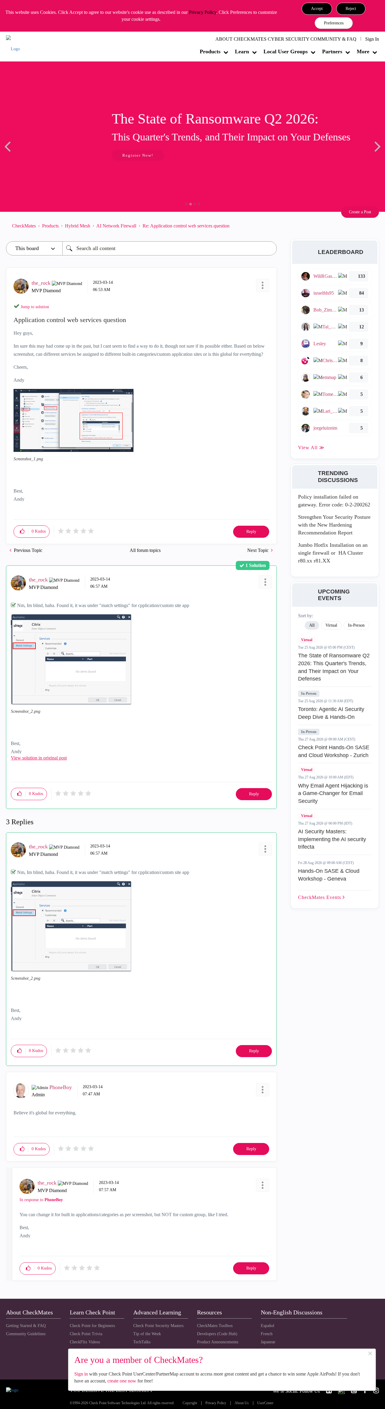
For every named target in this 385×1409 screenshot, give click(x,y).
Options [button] (269, 225)
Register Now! (48, 155)
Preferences (333, 23)
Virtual (306, 640)
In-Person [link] (356, 625)
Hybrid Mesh (77, 225)
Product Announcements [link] (217, 1342)
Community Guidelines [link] (25, 1334)
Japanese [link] (268, 1342)
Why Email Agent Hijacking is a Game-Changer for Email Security (333, 793)
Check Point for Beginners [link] (92, 1325)
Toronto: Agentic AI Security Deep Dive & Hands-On (331, 713)
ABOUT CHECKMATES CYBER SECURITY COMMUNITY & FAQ (285, 39)
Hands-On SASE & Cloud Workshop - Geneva (328, 875)
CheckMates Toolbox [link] (215, 1325)
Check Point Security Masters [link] (158, 1325)
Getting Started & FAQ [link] (26, 1325)
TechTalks (141, 1342)
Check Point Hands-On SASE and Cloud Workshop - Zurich (333, 751)
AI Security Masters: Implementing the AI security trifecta (332, 839)
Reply (251, 531)
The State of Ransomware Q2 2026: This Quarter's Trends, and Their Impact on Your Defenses (334, 667)
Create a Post (360, 212)
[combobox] (169, 248)
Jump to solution (35, 307)
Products (210, 52)
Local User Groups (285, 52)
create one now (121, 1380)
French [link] (267, 1334)
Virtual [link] (331, 625)
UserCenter (265, 1403)
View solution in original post (39, 757)
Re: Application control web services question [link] (186, 225)
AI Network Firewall (116, 225)
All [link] (312, 625)
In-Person (308, 693)
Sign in (81, 1373)
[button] (317, 9)
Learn (242, 52)
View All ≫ (311, 447)
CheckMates (24, 225)
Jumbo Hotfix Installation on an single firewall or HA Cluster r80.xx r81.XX (333, 552)
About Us (242, 1403)
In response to (41, 1200)
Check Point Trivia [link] (86, 1334)
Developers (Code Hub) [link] (217, 1334)
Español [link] (267, 1325)
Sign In (372, 39)
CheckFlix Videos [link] (85, 1342)
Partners (332, 52)
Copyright (190, 1403)
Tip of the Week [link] (147, 1334)
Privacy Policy (202, 12)
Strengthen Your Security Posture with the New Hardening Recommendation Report (334, 524)
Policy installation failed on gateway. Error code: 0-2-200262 (334, 501)
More (363, 52)
